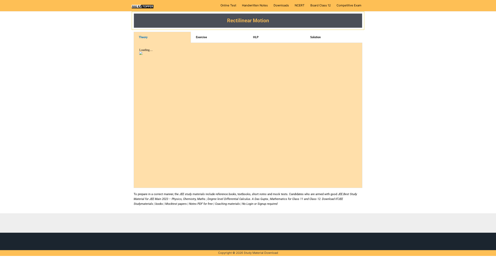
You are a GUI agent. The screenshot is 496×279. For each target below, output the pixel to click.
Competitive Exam (349, 5)
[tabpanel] (248, 115)
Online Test (228, 5)
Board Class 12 (320, 5)
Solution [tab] (315, 37)
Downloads (281, 5)
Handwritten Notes (255, 5)
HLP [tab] (256, 37)
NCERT (300, 5)
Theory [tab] (143, 37)
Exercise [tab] (201, 37)
